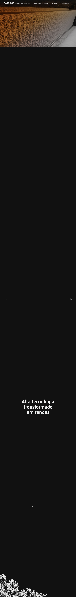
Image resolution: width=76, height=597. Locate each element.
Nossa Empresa (37, 3)
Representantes (54, 3)
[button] (5, 298)
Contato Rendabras (65, 3)
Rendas (46, 3)
